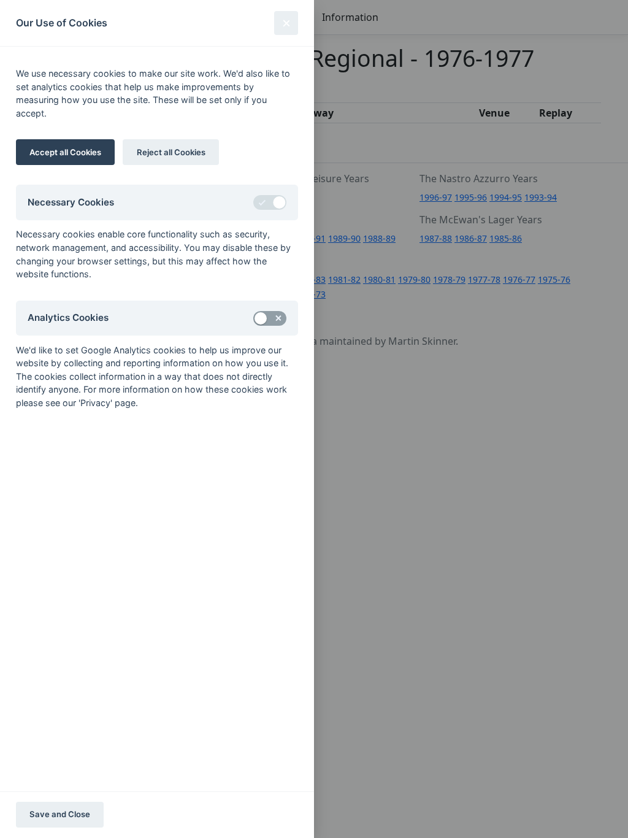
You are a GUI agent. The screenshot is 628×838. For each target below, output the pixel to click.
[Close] (286, 23)
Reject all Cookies (171, 152)
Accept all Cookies (65, 152)
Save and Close (59, 814)
